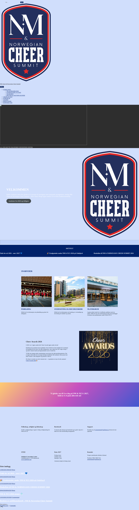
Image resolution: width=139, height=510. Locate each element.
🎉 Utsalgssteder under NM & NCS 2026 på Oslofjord (65, 253)
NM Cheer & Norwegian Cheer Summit (10, 84)
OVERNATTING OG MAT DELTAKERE (68, 309)
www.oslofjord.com (26, 459)
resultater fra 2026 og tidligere (19, 201)
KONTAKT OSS (7, 102)
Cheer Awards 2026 (31, 360)
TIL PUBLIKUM (93, 309)
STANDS (5, 100)
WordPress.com (4, 505)
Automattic (13, 505)
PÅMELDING (7, 89)
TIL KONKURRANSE (12, 91)
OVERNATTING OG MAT (13, 92)
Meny (2, 86)
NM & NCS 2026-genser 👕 (11, 494)
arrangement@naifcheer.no (102, 430)
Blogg (13, 470)
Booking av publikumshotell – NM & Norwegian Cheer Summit (26, 501)
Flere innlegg (4, 504)
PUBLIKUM (6, 98)
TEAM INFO (10, 94)
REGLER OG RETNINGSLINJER (15, 95)
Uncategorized (15, 497)
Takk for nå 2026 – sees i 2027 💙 (11, 253)
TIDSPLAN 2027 (7, 97)
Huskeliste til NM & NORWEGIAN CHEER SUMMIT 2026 (114, 253)
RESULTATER (7, 101)
